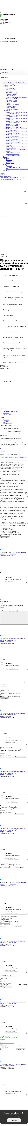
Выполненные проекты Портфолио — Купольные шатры (16, 129)
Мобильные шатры (12, 100)
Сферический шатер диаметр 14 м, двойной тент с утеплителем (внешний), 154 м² (13, 178)
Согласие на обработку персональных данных (14, 460)
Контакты (6, 170)
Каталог (5, 87)
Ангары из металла (12, 88)
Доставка (9, 166)
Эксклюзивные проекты (13, 155)
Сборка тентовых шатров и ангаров (17, 169)
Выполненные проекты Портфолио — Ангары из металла (16, 112)
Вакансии (9, 160)
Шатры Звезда (10, 107)
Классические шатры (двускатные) (16, 97)
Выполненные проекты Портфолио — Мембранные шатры (16, 132)
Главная (2, 173)
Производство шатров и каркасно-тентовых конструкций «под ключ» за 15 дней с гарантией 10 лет (15, 84)
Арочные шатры (11, 90)
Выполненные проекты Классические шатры (13, 124)
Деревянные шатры (12, 93)
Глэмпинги (9, 91)
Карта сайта (3, 449)
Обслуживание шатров (13, 167)
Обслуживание (7, 423)
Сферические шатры (12, 104)
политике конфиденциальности (8, 554)
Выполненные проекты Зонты (15, 127)
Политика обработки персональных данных (13, 457)
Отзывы (8, 161)
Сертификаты (10, 163)
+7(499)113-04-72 (5, 72)
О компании (6, 158)
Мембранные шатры (12, 98)
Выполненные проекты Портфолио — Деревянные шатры (16, 121)
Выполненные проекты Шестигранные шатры (13, 153)
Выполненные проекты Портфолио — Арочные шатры (16, 115)
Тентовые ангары (11, 106)
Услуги (5, 164)
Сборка (5, 421)
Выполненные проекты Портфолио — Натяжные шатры (16, 138)
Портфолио (6, 110)
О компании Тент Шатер (10, 411)
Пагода (8, 103)
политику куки (20, 1114)
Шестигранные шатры (12, 109)
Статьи (5, 157)
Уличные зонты (10, 95)
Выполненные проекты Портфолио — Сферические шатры (16, 141)
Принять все (14, 1120)
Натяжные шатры (11, 101)
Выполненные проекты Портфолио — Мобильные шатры (16, 135)
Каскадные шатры (11, 94)
